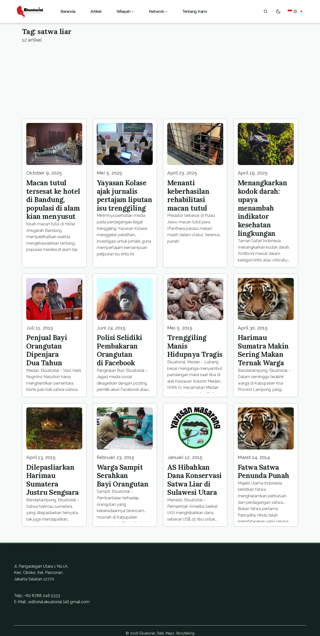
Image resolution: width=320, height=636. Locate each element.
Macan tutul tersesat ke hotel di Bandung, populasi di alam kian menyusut (53, 199)
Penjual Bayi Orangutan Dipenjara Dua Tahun (46, 350)
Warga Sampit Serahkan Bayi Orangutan (122, 476)
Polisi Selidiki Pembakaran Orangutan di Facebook (119, 350)
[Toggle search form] (265, 11)
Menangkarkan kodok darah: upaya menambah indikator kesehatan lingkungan (262, 208)
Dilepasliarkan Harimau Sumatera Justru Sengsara (52, 480)
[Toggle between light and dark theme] (278, 11)
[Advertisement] (160, 81)
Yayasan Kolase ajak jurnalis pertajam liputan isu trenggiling (124, 195)
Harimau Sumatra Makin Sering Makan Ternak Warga (263, 350)
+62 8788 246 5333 (42, 595)
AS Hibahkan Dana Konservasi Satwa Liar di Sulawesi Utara (194, 480)
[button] (295, 11)
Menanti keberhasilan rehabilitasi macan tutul (188, 195)
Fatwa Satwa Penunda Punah (263, 471)
